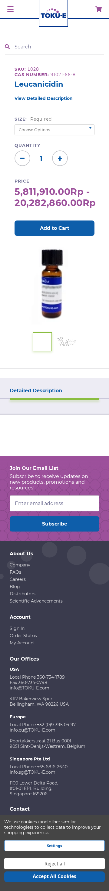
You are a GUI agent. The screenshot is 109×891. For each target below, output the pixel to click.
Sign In (17, 628)
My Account (22, 643)
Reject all (55, 863)
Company (20, 565)
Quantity (27, 145)
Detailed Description (36, 390)
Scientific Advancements (36, 601)
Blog (15, 586)
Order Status (23, 635)
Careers (18, 579)
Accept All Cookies (54, 876)
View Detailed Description (44, 98)
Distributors (22, 594)
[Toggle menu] (9, 9)
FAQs (15, 572)
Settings (54, 845)
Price (22, 181)
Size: (33, 119)
